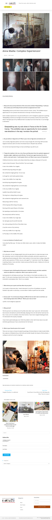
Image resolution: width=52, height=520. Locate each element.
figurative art (18, 385)
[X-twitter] (7, 505)
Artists (5, 55)
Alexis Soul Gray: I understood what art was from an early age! (10, 425)
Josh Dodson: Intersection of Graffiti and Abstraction (42, 412)
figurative (13, 385)
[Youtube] (12, 505)
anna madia (7, 385)
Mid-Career (11, 55)
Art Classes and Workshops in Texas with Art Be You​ (43, 518)
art (10, 385)
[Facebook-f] (5, 505)
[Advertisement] (26, 480)
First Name (5, 445)
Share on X (44, 131)
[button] (3, 3)
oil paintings (23, 385)
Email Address (6, 441)
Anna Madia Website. (8, 96)
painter (28, 385)
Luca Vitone (26, 414)
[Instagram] (10, 505)
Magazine (20, 498)
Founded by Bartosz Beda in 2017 (26, 518)
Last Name (5, 449)
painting (31, 385)
